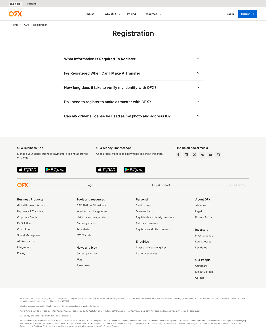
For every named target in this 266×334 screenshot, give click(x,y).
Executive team (204, 271)
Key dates (201, 247)
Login (90, 185)
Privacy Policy (203, 217)
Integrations (24, 247)
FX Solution (24, 223)
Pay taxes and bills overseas (153, 229)
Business (15, 3)
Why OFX (110, 13)
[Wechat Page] (202, 155)
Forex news (83, 265)
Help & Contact (161, 185)
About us (200, 205)
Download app (144, 211)
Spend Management (29, 235)
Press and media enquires (151, 247)
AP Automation (26, 241)
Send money (143, 205)
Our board (201, 265)
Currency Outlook (87, 253)
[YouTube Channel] (210, 155)
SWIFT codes (84, 235)
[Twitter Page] (194, 155)
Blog (79, 259)
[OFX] (15, 14)
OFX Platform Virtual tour (91, 205)
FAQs (26, 24)
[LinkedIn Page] (186, 155)
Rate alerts (83, 229)
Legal (198, 211)
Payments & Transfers (30, 211)
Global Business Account (31, 205)
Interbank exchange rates (92, 211)
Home (14, 24)
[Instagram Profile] (218, 155)
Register (245, 13)
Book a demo (236, 185)
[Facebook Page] (178, 155)
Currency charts (86, 223)
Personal (32, 3)
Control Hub (24, 229)
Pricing (131, 13)
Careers (199, 277)
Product (89, 13)
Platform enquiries (146, 253)
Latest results (203, 241)
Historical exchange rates (92, 217)
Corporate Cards (27, 217)
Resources (150, 13)
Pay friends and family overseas (155, 217)
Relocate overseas (147, 223)
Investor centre (204, 235)
